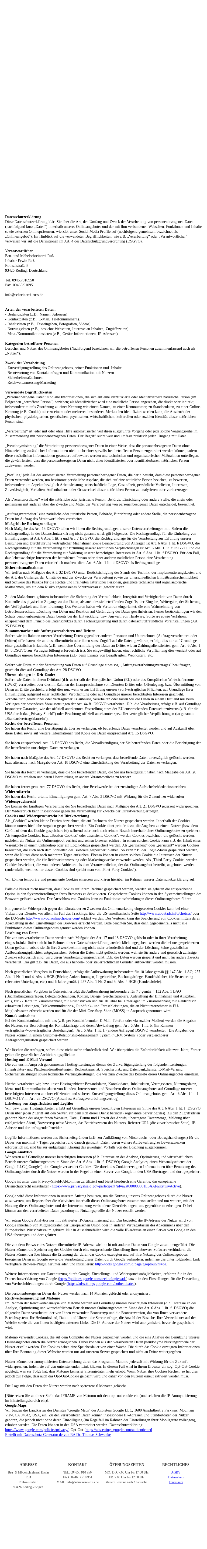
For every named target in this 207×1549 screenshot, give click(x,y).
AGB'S (176, 1472)
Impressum (176, 1482)
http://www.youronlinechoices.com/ (53, 918)
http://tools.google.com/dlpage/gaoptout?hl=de (130, 1264)
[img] (103, 9)
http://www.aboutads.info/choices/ (166, 913)
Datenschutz (176, 1477)
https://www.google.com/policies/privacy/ (36, 1430)
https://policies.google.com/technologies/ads (92, 1279)
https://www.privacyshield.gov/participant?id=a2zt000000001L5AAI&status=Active (116, 1186)
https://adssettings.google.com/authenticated (118, 1430)
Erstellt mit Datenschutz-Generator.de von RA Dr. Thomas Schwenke (58, 1435)
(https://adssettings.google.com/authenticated (100, 1284)
